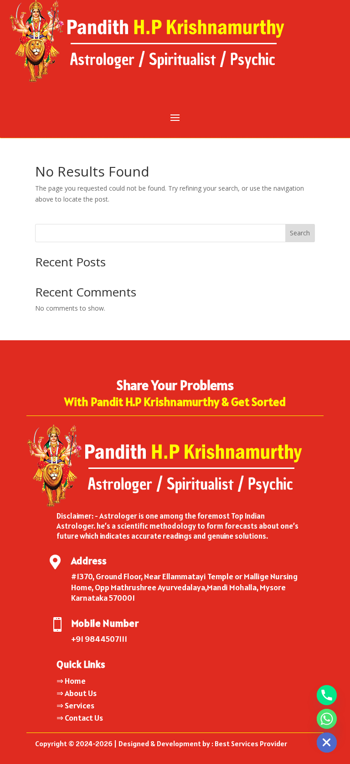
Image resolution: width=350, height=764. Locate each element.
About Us (81, 693)
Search (300, 233)
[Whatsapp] (327, 719)
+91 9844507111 (99, 639)
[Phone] (327, 695)
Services (79, 705)
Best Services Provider (251, 743)
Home (75, 681)
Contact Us (84, 717)
